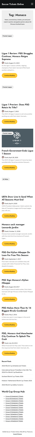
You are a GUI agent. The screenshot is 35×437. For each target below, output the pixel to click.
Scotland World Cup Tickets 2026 (12, 376)
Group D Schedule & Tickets (14, 403)
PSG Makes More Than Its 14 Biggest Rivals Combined (16, 309)
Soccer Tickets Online (13, 4)
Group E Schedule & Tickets (14, 405)
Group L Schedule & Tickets (14, 421)
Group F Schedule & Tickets (14, 407)
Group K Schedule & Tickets (14, 419)
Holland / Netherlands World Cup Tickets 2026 (17, 380)
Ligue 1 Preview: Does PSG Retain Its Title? (15, 106)
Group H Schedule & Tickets (14, 412)
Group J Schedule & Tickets (14, 416)
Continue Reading (9, 75)
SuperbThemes (17, 434)
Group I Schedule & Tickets (14, 414)
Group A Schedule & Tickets (14, 396)
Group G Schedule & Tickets (14, 410)
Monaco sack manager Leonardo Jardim (13, 226)
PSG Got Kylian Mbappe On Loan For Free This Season (16, 254)
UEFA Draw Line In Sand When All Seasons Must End (17, 198)
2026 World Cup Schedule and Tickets (14, 366)
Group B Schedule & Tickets (14, 398)
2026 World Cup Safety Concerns (12, 385)
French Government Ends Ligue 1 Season (17, 152)
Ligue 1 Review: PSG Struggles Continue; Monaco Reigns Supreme (17, 56)
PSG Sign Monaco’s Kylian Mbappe (15, 281)
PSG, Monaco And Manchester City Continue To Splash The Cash (17, 336)
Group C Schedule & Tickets (14, 401)
